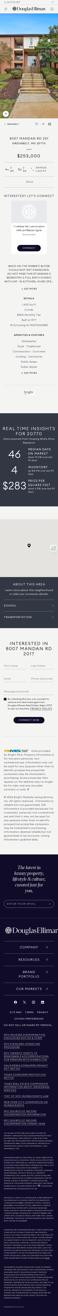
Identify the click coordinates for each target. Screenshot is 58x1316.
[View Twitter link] (24, 1003)
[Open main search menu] (52, 8)
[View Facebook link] (15, 1003)
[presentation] (29, 65)
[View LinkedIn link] (42, 1003)
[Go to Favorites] (53, 2)
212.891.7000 (46, 1157)
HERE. (47, 1258)
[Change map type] (53, 548)
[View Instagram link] (33, 1003)
